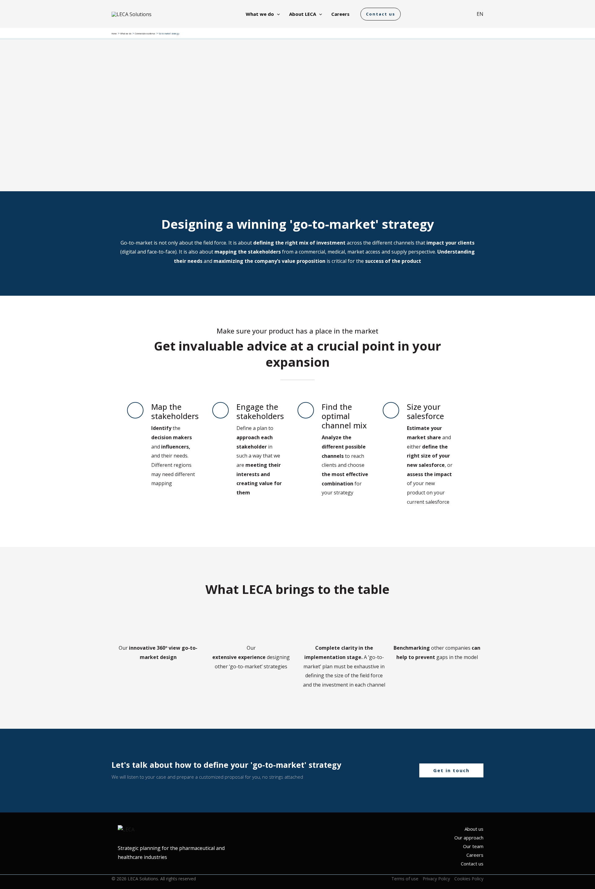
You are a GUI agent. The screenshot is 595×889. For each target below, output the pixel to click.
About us (474, 829)
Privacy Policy (436, 879)
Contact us (472, 863)
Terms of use (404, 879)
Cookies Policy (468, 879)
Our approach (468, 837)
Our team (473, 846)
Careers (474, 855)
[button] (380, 14)
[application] (277, 14)
